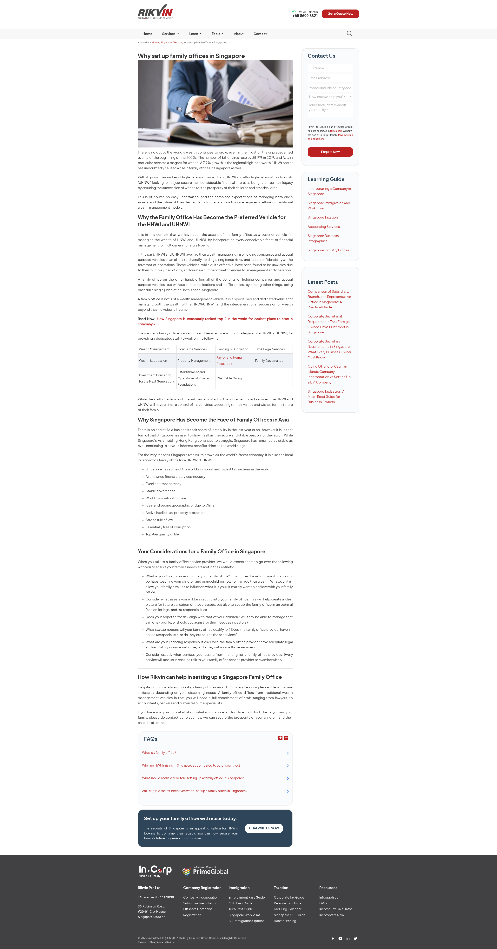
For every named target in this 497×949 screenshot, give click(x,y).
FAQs (323, 903)
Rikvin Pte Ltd (163, 11)
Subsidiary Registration (200, 903)
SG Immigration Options (246, 921)
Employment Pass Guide (247, 897)
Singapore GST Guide (290, 915)
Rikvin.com (336, 130)
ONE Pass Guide (241, 903)
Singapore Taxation (323, 217)
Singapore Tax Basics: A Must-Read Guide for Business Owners (326, 397)
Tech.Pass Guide (241, 909)
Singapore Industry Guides (328, 250)
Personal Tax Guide (288, 903)
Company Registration (202, 888)
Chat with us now (264, 828)
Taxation (281, 888)
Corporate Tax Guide (289, 897)
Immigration (239, 888)
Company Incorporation (200, 897)
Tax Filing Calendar (287, 909)
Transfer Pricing (285, 921)
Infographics (328, 897)
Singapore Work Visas (244, 915)
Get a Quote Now (340, 13)
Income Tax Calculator (335, 909)
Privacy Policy (165, 942)
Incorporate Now (331, 915)
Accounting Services (324, 226)
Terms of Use (146, 942)
